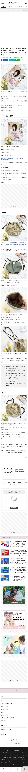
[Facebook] (4, 60)
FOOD (15, 6)
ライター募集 (4, 715)
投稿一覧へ (13, 507)
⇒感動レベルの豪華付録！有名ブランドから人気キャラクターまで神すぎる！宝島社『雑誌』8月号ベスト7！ (14, 446)
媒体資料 (3, 712)
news (22, 57)
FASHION (10, 6)
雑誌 (19, 57)
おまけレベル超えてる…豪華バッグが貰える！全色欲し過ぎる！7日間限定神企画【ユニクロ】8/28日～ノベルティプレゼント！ (18, 553)
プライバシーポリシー (6, 703)
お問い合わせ (4, 709)
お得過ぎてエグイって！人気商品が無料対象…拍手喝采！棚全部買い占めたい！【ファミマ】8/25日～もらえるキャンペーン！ (18, 570)
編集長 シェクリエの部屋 (7, 717)
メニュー (17, 770)
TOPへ (24, 770)
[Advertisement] (14, 30)
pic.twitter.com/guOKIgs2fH (13, 378)
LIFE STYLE (3, 6)
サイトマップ (4, 706)
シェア (10, 770)
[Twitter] (12, 60)
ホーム (3, 770)
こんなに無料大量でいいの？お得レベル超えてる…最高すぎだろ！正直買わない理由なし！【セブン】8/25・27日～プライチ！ (18, 578)
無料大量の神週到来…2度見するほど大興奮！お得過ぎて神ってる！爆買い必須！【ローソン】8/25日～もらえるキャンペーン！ (18, 561)
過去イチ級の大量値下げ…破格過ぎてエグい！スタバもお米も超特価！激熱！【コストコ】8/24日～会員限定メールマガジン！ (18, 544)
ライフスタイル (11, 10)
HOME (3, 10)
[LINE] (17, 60)
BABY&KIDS (21, 6)
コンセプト (4, 700)
